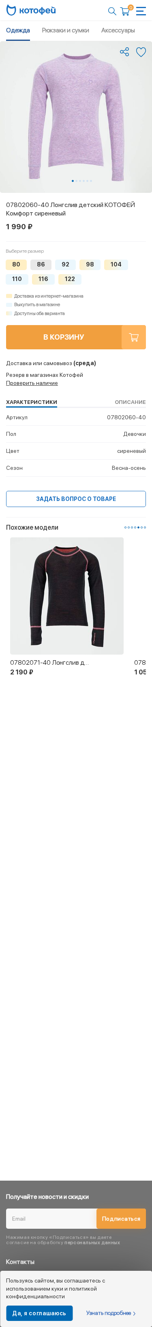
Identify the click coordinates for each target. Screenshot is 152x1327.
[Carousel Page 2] (76, 181)
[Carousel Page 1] (125, 527)
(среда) (51, 363)
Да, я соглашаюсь (39, 1313)
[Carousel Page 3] (80, 181)
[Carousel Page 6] (91, 181)
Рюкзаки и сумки (65, 30)
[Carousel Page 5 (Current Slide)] (138, 527)
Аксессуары (118, 30)
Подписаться (121, 1218)
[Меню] (141, 11)
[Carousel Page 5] (87, 181)
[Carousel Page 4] (84, 181)
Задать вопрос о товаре (76, 499)
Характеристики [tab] (31, 402)
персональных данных (92, 1242)
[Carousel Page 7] (145, 527)
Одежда (18, 30)
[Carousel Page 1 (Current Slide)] (73, 181)
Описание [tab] (130, 402)
